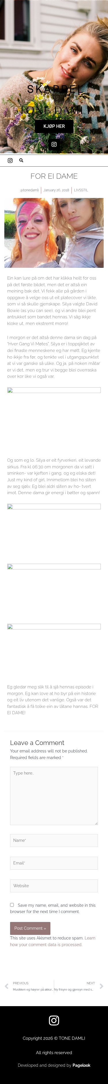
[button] (21, 160)
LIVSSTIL (81, 190)
